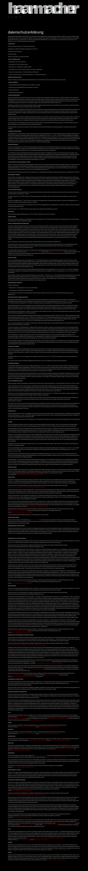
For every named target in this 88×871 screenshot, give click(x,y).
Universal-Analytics (35, 519)
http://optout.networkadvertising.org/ (16, 674)
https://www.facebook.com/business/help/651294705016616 (49, 663)
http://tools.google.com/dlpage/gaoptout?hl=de (38, 506)
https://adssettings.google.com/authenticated (49, 726)
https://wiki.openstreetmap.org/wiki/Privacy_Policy (56, 757)
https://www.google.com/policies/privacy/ (26, 726)
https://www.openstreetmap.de (40, 755)
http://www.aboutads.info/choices (52, 674)
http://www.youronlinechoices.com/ (56, 251)
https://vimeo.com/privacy (23, 716)
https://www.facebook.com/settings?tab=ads (33, 669)
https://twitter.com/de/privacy (24, 839)
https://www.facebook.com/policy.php (43, 661)
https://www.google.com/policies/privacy (17, 718)
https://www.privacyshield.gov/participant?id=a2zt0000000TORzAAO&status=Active (44, 838)
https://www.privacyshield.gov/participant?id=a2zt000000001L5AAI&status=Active (25, 487)
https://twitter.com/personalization (41, 839)
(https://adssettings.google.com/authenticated (21, 512)
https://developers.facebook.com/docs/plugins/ (21, 790)
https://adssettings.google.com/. (37, 720)
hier (20, 17)
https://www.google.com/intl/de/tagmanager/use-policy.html (29, 474)
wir (9, 17)
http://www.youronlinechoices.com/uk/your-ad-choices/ (24, 676)
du (12, 17)
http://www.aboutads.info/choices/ (33, 251)
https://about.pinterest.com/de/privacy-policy (56, 859)
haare (16, 17)
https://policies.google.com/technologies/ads (17, 510)
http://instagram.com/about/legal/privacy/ (61, 849)
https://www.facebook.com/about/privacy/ (22, 817)
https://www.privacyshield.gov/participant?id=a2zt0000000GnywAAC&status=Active (26, 645)
